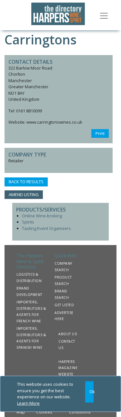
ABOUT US (67, 334)
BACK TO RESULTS (26, 182)
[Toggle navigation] (104, 15)
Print (100, 133)
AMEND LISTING (24, 194)
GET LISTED (64, 305)
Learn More (28, 403)
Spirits (28, 222)
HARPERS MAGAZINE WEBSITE (67, 367)
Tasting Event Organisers (46, 228)
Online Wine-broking (42, 216)
